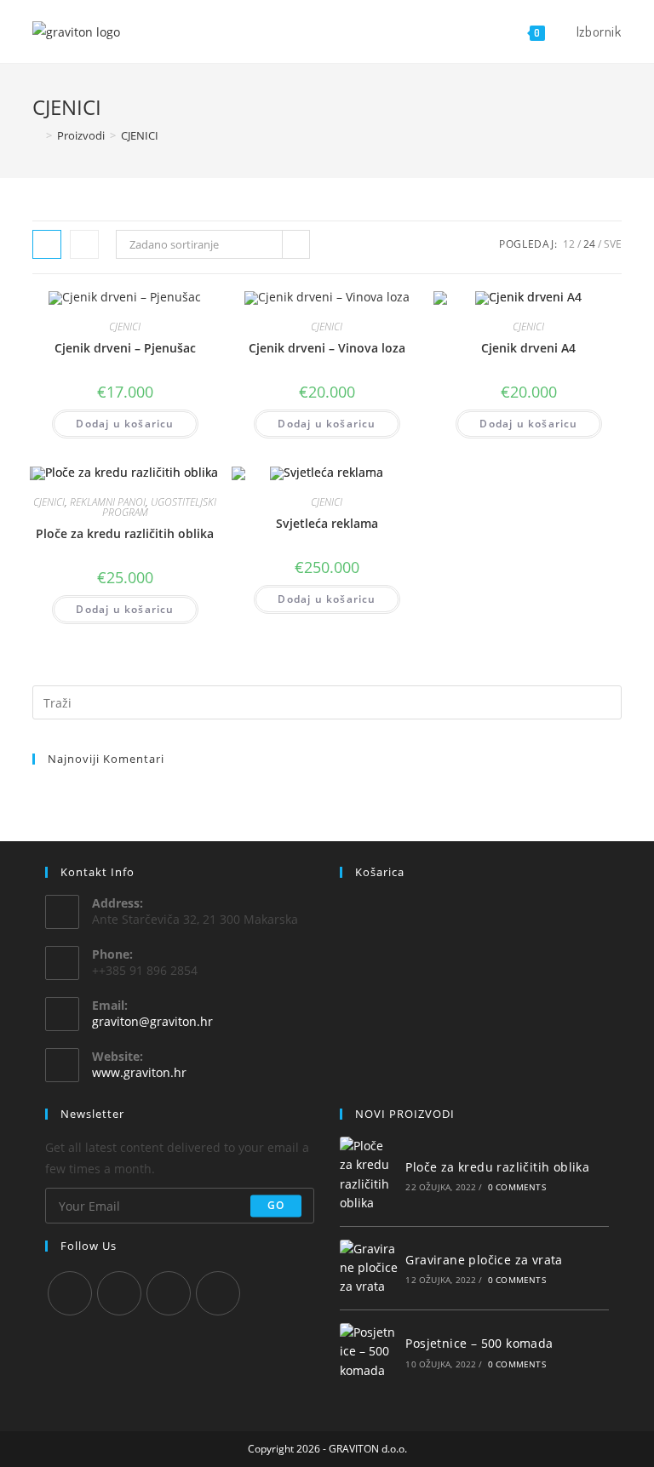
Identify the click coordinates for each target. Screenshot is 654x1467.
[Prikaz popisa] (84, 244)
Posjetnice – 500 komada (479, 1343)
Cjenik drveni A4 (528, 348)
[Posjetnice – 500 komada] (369, 1351)
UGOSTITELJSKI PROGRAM (159, 507)
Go (275, 1205)
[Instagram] (119, 1293)
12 (569, 244)
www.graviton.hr (139, 1072)
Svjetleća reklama (327, 523)
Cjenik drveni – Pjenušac (125, 348)
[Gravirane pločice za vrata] (369, 1268)
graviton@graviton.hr (152, 1021)
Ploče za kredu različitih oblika (125, 533)
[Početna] (36, 135)
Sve (613, 244)
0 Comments (517, 1187)
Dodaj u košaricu (125, 423)
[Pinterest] (168, 1293)
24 (589, 244)
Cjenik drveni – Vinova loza (327, 348)
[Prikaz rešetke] (46, 244)
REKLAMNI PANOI (108, 502)
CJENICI (125, 326)
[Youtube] (218, 1293)
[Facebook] (70, 1293)
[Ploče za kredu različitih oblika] (369, 1175)
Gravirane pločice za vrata (483, 1260)
